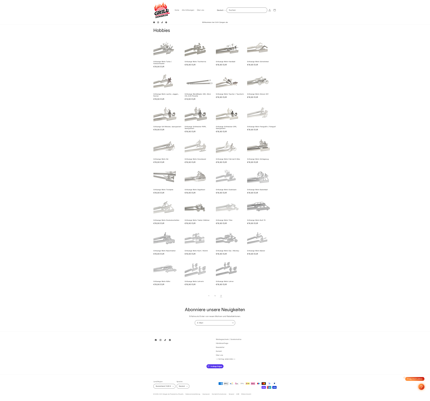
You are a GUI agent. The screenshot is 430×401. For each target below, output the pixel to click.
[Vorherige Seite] (208, 295)
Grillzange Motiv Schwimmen (258, 61)
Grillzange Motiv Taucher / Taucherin (230, 94)
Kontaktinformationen (219, 394)
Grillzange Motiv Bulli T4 (256, 220)
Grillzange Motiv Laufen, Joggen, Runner (166, 95)
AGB (237, 394)
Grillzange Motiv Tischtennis (195, 61)
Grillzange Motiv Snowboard (195, 159)
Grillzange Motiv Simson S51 (257, 94)
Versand (231, 394)
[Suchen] (264, 10)
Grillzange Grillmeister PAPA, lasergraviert (195, 127)
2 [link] (221, 296)
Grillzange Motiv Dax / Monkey (227, 251)
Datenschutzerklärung (193, 394)
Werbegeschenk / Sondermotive (228, 339)
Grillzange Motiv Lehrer (225, 281)
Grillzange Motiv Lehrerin (194, 281)
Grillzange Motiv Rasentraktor (164, 251)
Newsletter (220, 347)
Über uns (219, 355)
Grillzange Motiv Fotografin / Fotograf (261, 126)
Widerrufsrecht (246, 394)
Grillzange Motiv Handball (225, 61)
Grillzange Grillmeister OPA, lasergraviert (226, 127)
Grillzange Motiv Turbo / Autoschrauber (162, 62)
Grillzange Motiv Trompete (163, 189)
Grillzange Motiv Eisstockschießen (166, 220)
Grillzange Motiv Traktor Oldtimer (197, 220)
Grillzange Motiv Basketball (257, 189)
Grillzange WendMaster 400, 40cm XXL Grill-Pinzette (198, 95)
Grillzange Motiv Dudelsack (226, 189)
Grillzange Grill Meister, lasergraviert (167, 126)
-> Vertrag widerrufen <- (225, 359)
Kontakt (219, 351)
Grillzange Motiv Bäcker (256, 251)
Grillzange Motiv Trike (224, 220)
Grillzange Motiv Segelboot (195, 189)
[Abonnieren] (232, 322)
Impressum (206, 394)
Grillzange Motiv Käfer (161, 281)
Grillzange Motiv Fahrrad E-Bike (228, 159)
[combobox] (247, 10)
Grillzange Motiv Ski (160, 159)
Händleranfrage (222, 343)
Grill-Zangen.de (164, 394)
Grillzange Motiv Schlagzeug (258, 159)
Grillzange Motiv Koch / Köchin (196, 251)
